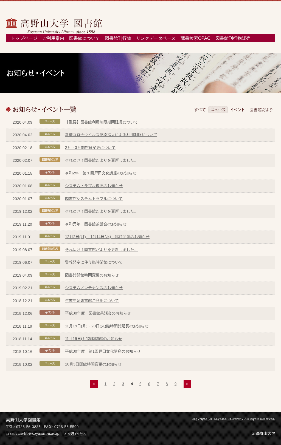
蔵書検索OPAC (195, 38)
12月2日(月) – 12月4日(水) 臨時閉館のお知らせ (107, 236)
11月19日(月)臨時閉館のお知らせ (93, 338)
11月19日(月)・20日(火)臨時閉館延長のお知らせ (106, 326)
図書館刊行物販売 (233, 38)
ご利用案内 (53, 38)
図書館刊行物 (118, 38)
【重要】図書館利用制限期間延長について (101, 122)
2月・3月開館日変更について (90, 147)
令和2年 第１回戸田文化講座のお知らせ (100, 173)
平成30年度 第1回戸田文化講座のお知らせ (103, 351)
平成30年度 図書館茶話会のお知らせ (98, 313)
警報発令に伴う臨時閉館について (94, 262)
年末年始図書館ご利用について (92, 300)
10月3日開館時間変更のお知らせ (93, 364)
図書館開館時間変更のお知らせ (92, 275)
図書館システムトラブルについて (94, 198)
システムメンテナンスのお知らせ (94, 287)
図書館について (84, 38)
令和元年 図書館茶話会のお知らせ (96, 224)
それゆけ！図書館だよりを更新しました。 (101, 160)
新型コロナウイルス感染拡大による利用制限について (111, 134)
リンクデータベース (156, 38)
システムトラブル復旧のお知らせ (94, 185)
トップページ (24, 38)
